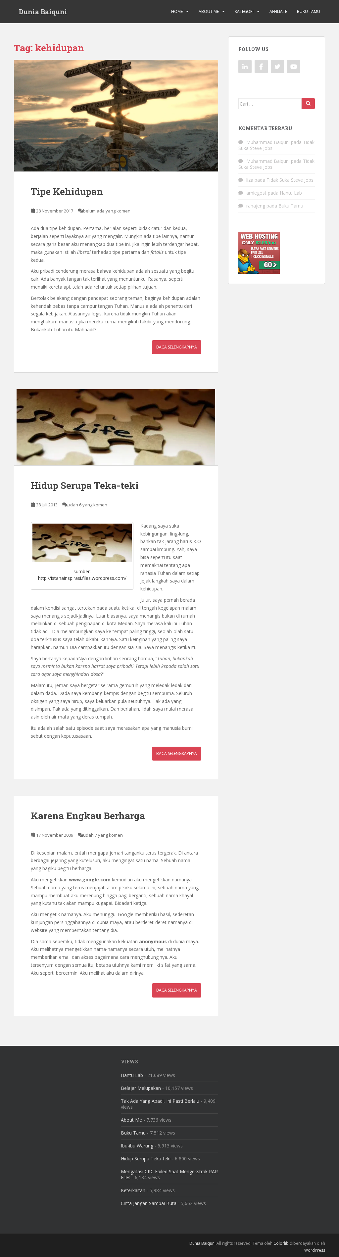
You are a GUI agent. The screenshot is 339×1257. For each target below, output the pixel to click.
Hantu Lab (291, 193)
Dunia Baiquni (43, 11)
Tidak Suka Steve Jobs (290, 180)
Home (177, 11)
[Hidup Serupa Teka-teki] (116, 427)
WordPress (314, 1250)
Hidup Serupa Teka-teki (85, 485)
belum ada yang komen (106, 211)
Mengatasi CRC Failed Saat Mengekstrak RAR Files (169, 1174)
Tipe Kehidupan (67, 191)
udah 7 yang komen (103, 835)
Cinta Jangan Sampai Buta (148, 1203)
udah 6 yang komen (87, 505)
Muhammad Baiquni (268, 142)
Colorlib (281, 1243)
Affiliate (278, 11)
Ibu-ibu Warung (137, 1145)
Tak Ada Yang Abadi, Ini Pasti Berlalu (160, 1101)
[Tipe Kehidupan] (116, 115)
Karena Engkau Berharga (88, 816)
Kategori (244, 11)
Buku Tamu (308, 11)
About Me (209, 11)
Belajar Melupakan (141, 1088)
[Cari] (308, 103)
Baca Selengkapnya (176, 347)
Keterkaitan (133, 1190)
